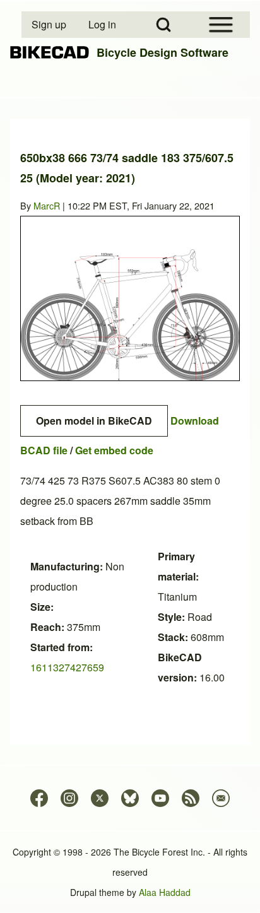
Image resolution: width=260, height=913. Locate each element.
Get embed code (114, 450)
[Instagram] (69, 798)
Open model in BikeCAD (94, 420)
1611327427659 (67, 667)
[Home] (49, 52)
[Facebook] (39, 798)
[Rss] (190, 798)
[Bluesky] (130, 798)
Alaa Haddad (165, 892)
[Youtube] (160, 798)
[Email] (220, 798)
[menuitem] (49, 24)
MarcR (46, 205)
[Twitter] (99, 798)
